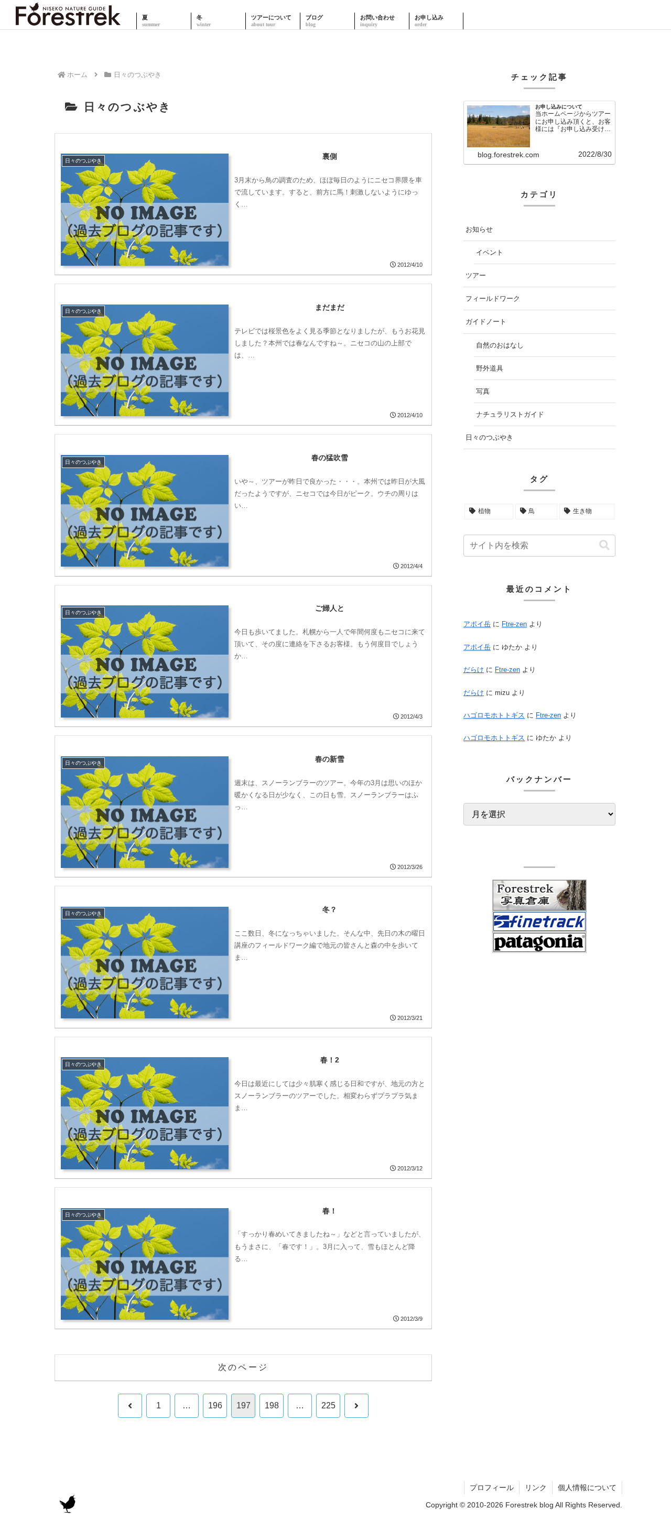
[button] (604, 545)
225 (328, 1405)
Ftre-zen (514, 624)
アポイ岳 (477, 624)
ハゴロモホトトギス (494, 715)
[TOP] (68, 21)
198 (272, 1405)
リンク (536, 1487)
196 (215, 1405)
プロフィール (492, 1487)
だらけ (473, 670)
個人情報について (587, 1487)
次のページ (243, 1367)
